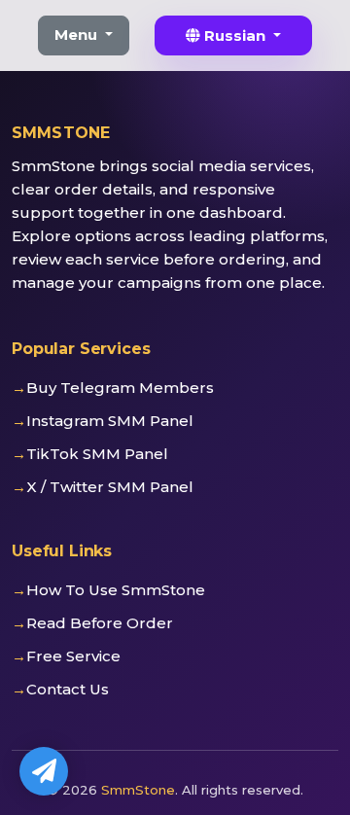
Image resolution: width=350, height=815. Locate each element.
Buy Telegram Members (120, 387)
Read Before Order (99, 623)
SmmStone (138, 789)
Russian (234, 35)
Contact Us (67, 689)
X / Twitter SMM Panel (109, 487)
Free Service (73, 656)
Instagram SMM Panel (109, 420)
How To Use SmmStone (115, 590)
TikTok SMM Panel (97, 453)
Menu (77, 34)
